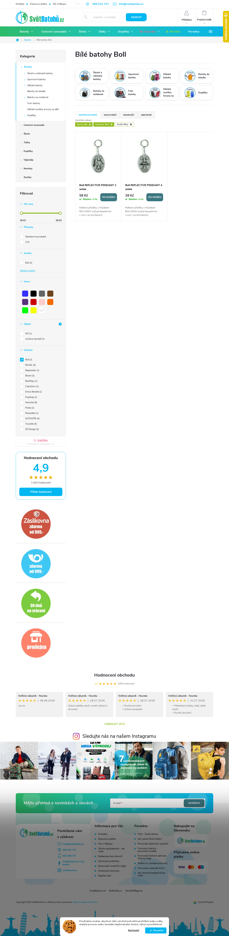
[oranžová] (50, 302)
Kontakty (20, 4)
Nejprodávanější (88, 115)
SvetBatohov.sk (98, 890)
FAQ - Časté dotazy (148, 834)
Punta (29, 407)
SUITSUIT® (32, 418)
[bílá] (42, 310)
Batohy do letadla (36, 91)
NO (28, 333)
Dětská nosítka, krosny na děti (43, 109)
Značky (27, 177)
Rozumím (157, 930)
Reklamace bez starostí (110, 856)
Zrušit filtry (42, 440)
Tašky (27, 142)
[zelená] (25, 310)
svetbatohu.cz (70, 870)
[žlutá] (33, 310)
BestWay (31, 381)
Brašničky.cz (115, 890)
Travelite (30, 423)
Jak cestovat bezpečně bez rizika (151, 874)
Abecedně (146, 115)
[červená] (33, 302)
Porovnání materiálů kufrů (151, 868)
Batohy (28, 66)
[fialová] (25, 302)
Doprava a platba (38, 4)
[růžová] (42, 302)
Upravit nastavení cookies (85, 902)
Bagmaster (32, 370)
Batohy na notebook (37, 97)
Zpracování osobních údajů (112, 866)
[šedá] (42, 293)
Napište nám (104, 875)
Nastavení (133, 930)
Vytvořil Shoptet (205, 902)
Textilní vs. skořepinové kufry (153, 863)
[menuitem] (26, 31)
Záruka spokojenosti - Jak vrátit (111, 850)
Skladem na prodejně (35, 236)
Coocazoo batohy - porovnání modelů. (148, 850)
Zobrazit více (114, 724)
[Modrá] (25, 293)
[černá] (33, 293)
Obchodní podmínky (108, 861)
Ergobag (30, 397)
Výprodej (28, 159)
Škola (27, 133)
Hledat (136, 17)
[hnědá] (50, 293)
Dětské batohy (34, 85)
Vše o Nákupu (59, 4)
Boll (28, 262)
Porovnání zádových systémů (153, 843)
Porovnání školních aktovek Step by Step (152, 857)
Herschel (30, 402)
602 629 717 (69, 855)
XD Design (31, 429)
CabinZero (31, 386)
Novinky (28, 168)
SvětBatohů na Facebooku (73, 863)
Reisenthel (31, 413)
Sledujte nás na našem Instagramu (119, 736)
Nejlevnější (110, 115)
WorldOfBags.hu (134, 890)
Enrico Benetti (33, 391)
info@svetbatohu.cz (73, 844)
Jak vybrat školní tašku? (150, 839)
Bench (29, 375)
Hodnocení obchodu (114, 675)
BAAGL (30, 365)
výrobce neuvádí (34, 338)
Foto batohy (33, 103)
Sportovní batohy (36, 79)
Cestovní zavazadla (34, 125)
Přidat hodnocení (40, 492)
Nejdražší (128, 115)
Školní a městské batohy (40, 73)
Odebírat (194, 803)
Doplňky (31, 115)
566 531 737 (69, 850)
